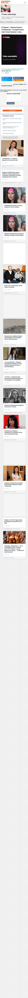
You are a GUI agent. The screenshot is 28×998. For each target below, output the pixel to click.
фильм (7, 73)
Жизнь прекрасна (8, 385)
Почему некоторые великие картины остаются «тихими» (13, 760)
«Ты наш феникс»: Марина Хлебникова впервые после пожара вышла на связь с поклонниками (13, 364)
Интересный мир (8, 528)
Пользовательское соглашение (10, 137)
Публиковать (11, 103)
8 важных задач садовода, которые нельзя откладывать (13, 937)
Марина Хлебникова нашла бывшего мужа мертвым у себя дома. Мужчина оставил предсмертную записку (11, 175)
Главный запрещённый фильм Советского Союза (14, 405)
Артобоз (4, 165)
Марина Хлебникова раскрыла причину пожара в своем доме (14, 234)
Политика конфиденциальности (10, 138)
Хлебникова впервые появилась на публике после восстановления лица (13, 432)
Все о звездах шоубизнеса (7, 182)
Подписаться (12, 110)
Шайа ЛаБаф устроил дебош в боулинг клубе (12, 123)
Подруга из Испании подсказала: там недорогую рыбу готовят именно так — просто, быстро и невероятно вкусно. (13, 788)
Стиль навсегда (8, 14)
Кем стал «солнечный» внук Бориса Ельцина (13, 286)
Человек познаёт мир (9, 943)
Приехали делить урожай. (12, 619)
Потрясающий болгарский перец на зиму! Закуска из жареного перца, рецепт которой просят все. (12, 689)
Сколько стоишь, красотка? (9, 130)
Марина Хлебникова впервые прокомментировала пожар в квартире (13, 484)
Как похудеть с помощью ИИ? (13, 909)
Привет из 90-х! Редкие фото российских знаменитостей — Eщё (13, 521)
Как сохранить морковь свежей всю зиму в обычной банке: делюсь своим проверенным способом (14, 988)
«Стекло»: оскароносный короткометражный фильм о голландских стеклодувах (13, 378)
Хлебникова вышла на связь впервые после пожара (13, 206)
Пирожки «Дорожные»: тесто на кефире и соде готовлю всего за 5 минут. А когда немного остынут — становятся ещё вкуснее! (14, 549)
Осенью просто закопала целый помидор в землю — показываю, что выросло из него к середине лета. (13, 841)
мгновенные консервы (8, 133)
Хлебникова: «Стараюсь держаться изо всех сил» (10, 159)
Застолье (6, 557)
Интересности (7, 292)
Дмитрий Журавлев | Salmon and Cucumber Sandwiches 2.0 (11, 127)
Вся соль (2, 21)
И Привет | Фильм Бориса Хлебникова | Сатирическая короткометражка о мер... (13, 22)
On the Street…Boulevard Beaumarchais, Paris (12, 119)
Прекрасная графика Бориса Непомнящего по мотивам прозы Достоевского (13, 337)
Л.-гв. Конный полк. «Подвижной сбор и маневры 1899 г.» (13, 883)
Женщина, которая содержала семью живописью (14, 579)
